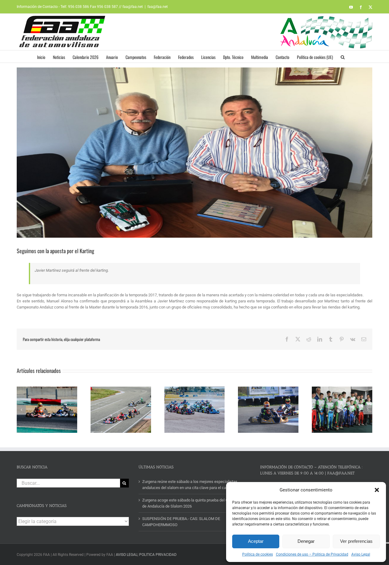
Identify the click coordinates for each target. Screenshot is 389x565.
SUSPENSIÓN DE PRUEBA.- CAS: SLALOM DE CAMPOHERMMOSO (181, 521)
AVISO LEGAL (126, 555)
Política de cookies (257, 554)
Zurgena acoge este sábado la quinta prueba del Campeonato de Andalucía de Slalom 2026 (194, 503)
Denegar (306, 541)
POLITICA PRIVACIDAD (158, 555)
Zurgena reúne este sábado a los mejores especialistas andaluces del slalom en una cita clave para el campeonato (192, 484)
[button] (377, 490)
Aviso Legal (360, 554)
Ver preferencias (356, 541)
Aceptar (255, 541)
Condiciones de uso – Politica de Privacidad (312, 554)
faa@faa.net (157, 7)
